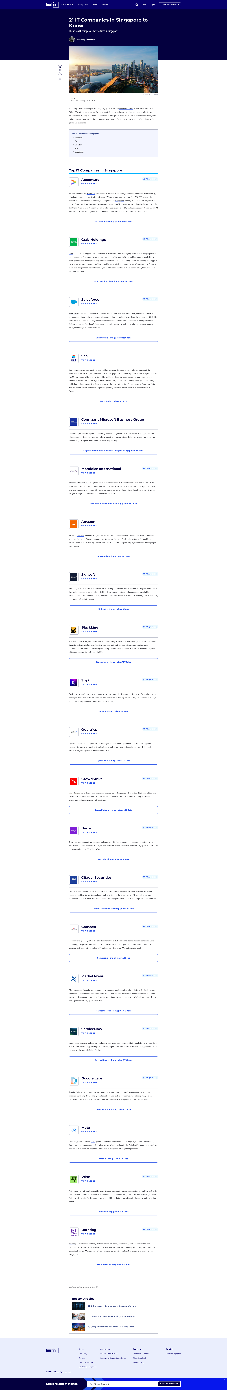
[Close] (224, 1380)
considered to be (126, 108)
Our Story (83, 1354)
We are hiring (151, 179)
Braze (86, 828)
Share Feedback (139, 1358)
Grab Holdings (93, 240)
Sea (84, 356)
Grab (71, 253)
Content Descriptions (88, 1367)
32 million (96, 264)
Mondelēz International (101, 469)
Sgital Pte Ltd (95, 1049)
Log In (152, 5)
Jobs (95, 5)
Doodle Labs (92, 1078)
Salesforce (90, 300)
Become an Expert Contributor (113, 1358)
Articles (105, 5)
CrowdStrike (92, 779)
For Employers (169, 5)
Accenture (90, 180)
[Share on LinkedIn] (60, 78)
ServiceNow (91, 1029)
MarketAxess (92, 976)
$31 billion (153, 317)
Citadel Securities (96, 877)
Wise (85, 1177)
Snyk (85, 680)
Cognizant (118, 433)
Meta (85, 1128)
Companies (83, 5)
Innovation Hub (115, 204)
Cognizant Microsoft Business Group (112, 419)
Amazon (88, 522)
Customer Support (141, 1354)
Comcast (88, 927)
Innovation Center (117, 211)
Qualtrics (89, 730)
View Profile (88, 184)
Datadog (88, 1230)
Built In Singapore (173, 1354)
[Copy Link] (60, 72)
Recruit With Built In (109, 1354)
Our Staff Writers (86, 1362)
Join (144, 5)
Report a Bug (138, 1362)
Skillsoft (88, 574)
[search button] (136, 5)
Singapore (119, 200)
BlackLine (89, 627)
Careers (82, 1358)
